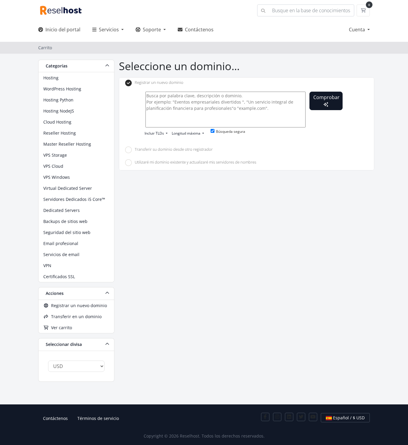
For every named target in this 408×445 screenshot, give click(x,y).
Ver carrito (60, 327)
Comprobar (326, 97)
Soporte (151, 29)
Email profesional (60, 243)
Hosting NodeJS (58, 111)
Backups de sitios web (65, 221)
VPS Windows (56, 177)
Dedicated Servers (61, 210)
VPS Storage (55, 155)
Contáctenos (198, 29)
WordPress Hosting (62, 89)
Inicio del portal (61, 29)
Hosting (51, 78)
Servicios (108, 29)
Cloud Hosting (57, 122)
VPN (47, 265)
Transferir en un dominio (75, 316)
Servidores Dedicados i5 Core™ (74, 199)
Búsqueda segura (230, 131)
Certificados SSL (59, 276)
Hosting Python (58, 100)
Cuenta (357, 29)
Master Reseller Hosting (67, 144)
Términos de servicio (98, 418)
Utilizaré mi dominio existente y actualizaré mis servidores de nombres (195, 162)
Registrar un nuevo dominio (78, 305)
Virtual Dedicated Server (67, 188)
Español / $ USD (348, 418)
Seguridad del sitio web (67, 232)
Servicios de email (61, 254)
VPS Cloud (53, 166)
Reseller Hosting (59, 133)
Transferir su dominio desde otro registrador (174, 149)
